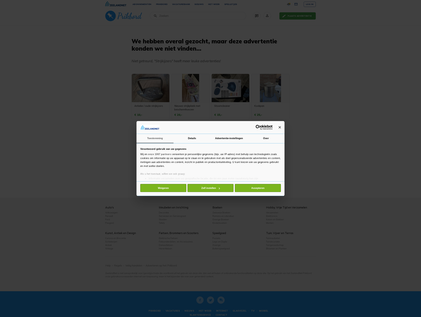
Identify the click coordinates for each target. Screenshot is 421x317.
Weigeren (163, 188)
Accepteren (257, 188)
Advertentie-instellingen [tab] (229, 138)
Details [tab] (192, 138)
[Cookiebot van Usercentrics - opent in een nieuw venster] (258, 127)
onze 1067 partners (159, 154)
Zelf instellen (208, 188)
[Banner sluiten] (280, 127)
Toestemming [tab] (155, 138)
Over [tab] (266, 138)
